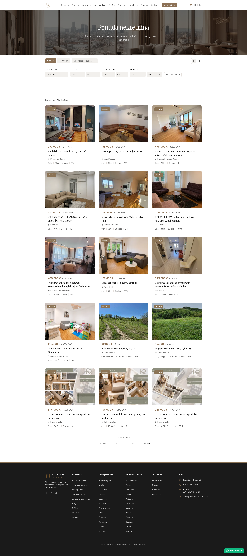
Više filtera (175, 74)
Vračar (101, 485)
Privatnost (156, 494)
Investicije (133, 5)
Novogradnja (99, 5)
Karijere (75, 517)
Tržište (112, 5)
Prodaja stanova (79, 480)
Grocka (102, 531)
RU (200, 5)
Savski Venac (104, 508)
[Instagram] (51, 493)
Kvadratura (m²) (109, 69)
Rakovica (103, 522)
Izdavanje (86, 5)
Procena (121, 5)
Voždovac (103, 499)
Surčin (101, 527)
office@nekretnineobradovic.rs (196, 496)
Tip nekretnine (52, 69)
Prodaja (75, 5)
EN (195, 5)
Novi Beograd (105, 480)
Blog (74, 503)
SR (191, 5)
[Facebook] (46, 493)
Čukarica (102, 517)
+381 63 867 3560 (191, 485)
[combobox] (85, 60)
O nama (144, 5)
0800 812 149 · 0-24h (192, 492)
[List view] (199, 61)
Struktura (134, 69)
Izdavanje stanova (79, 485)
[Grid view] (194, 61)
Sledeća (146, 443)
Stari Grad (103, 490)
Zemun (102, 494)
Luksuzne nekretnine (81, 499)
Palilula (102, 513)
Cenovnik (156, 490)
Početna (65, 5)
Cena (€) (74, 69)
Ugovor (155, 485)
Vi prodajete (169, 5)
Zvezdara (103, 503)
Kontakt (154, 5)
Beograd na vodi (79, 494)
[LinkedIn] (56, 493)
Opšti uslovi (157, 480)
